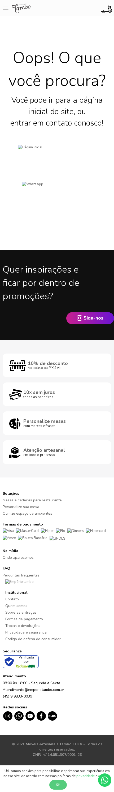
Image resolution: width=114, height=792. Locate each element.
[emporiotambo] (19, 581)
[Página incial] (57, 155)
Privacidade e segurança (26, 632)
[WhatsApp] (57, 192)
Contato (12, 599)
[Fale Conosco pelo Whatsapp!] (104, 779)
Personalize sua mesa (21, 506)
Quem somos (16, 605)
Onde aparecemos (18, 557)
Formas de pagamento (24, 619)
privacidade (85, 776)
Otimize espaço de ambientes (27, 513)
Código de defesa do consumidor (33, 639)
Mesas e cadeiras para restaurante (32, 500)
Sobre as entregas (21, 612)
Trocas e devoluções (22, 625)
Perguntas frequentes (21, 575)
